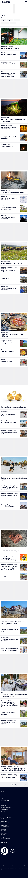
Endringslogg (3, 795)
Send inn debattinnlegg (6, 793)
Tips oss (2, 791)
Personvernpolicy (4, 809)
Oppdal (10, 20)
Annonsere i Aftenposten (6, 807)
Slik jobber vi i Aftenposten (6, 798)
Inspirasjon (5, 22)
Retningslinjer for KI (5, 800)
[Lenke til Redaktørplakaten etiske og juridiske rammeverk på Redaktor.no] (12, 851)
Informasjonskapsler (5, 811)
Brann (17, 20)
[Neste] (25, 784)
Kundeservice (3, 805)
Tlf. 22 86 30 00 (13, 868)
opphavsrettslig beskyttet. (10, 860)
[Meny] (26, 2)
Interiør (13, 22)
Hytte (4, 20)
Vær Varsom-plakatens (10, 861)
